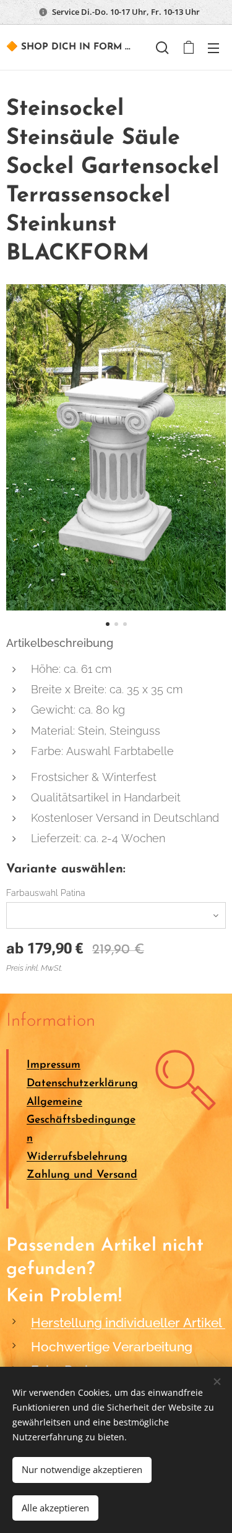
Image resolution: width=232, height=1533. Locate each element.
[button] (162, 47)
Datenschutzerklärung (82, 1083)
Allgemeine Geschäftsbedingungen (81, 1120)
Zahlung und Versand (82, 1175)
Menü (213, 47)
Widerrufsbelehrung (77, 1157)
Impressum (53, 1065)
